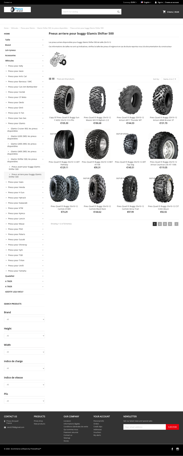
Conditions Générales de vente (76, 426)
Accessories (10, 55)
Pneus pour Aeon (16, 71)
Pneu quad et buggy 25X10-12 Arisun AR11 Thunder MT (130, 118)
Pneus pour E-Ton (16, 113)
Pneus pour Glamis (16, 123)
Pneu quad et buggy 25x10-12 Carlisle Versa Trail (130, 207)
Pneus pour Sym (15, 250)
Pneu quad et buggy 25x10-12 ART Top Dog (130, 163)
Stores (66, 441)
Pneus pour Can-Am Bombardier (22, 86)
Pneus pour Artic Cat (17, 76)
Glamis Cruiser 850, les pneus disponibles (22, 129)
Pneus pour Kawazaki (17, 203)
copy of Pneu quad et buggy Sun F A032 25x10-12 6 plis (64, 118)
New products (39, 424)
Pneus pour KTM (15, 208)
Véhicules (9, 60)
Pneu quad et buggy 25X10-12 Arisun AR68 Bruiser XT (163, 118)
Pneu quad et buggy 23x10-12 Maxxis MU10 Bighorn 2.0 (97, 118)
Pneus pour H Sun (16, 192)
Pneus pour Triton (16, 260)
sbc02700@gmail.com (15, 427)
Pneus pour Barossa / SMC (20, 81)
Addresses (98, 429)
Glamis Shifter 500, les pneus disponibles (22, 160)
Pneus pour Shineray (17, 244)
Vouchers (97, 432)
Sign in (160, 2)
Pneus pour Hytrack (17, 197)
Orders (96, 424)
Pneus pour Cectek (16, 92)
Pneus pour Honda (16, 187)
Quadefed (9, 276)
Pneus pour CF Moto (17, 97)
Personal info (99, 421)
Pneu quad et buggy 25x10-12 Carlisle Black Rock (97, 207)
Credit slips (98, 426)
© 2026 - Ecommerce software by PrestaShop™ (22, 449)
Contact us (8, 2)
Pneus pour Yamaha (17, 271)
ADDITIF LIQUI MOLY (14, 291)
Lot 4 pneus (10, 50)
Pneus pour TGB (15, 255)
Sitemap (67, 438)
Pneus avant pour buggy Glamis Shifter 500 (24, 167)
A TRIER (8, 281)
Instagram (177, 449)
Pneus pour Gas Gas (17, 118)
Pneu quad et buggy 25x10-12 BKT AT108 (97, 163)
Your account (102, 416)
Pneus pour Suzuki (16, 239)
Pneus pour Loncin (16, 218)
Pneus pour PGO (15, 229)
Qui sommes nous (71, 429)
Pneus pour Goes (15, 182)
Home (7, 33)
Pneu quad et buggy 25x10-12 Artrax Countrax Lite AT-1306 (163, 163)
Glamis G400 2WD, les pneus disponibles (21, 152)
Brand (8, 45)
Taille (7, 39)
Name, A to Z (170, 79)
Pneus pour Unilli (16, 265)
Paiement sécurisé (71, 432)
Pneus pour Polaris (16, 234)
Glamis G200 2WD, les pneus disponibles (21, 137)
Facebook (172, 449)
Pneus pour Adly (15, 66)
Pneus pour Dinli (15, 107)
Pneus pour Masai (16, 224)
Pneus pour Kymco (16, 213)
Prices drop (38, 421)
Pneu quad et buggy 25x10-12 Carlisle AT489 (64, 207)
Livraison (67, 421)
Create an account (172, 2)
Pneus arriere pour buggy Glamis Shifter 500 (25, 175)
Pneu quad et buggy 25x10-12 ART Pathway (64, 163)
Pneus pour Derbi (16, 102)
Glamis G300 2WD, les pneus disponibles (21, 145)
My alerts (97, 435)
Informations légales (72, 424)
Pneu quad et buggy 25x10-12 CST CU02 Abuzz (163, 207)
